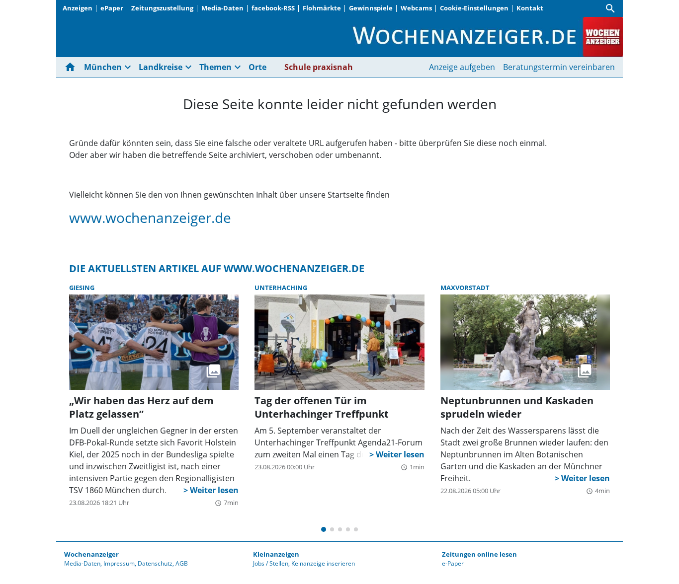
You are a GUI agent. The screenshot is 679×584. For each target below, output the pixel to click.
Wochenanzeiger (91, 554)
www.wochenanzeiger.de (150, 217)
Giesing (81, 287)
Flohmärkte (322, 7)
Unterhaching (281, 287)
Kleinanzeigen (276, 554)
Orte (257, 67)
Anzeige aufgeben (462, 67)
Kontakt (529, 7)
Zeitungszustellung (162, 7)
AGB (181, 563)
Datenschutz (155, 563)
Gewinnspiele (371, 7)
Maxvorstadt (465, 287)
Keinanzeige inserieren (323, 563)
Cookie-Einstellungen (474, 7)
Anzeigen (77, 7)
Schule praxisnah (318, 67)
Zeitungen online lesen (479, 554)
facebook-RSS (273, 7)
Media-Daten (222, 7)
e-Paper (453, 563)
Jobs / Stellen (270, 563)
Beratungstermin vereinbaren (559, 67)
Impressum (119, 563)
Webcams (416, 7)
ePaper (111, 7)
